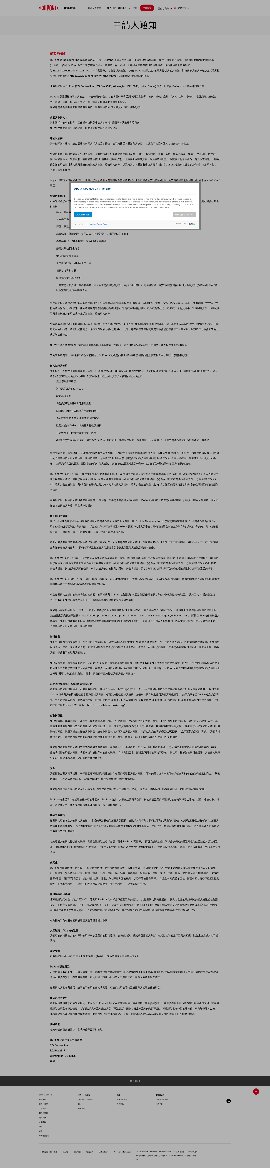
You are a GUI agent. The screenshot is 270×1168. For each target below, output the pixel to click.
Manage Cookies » (184, 214)
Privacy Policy (80, 224)
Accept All (83, 214)
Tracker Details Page (98, 224)
